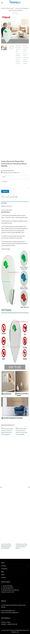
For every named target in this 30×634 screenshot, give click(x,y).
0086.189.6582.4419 (8, 170)
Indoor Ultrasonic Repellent (15, 10)
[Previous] (3, 29)
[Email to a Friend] (11, 197)
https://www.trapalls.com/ (8, 610)
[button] (2, 3)
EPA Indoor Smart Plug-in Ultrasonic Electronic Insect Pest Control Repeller (21, 546)
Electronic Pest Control (7, 8)
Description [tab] (4, 203)
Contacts (3, 577)
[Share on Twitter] (8, 197)
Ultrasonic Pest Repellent (22, 8)
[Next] (26, 29)
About (3, 574)
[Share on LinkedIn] (16, 197)
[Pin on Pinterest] (13, 197)
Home (2, 562)
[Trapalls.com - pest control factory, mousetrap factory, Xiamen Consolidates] (15, 2)
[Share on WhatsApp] (2, 197)
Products (3, 565)
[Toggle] (28, 566)
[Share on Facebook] (5, 197)
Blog (2, 571)
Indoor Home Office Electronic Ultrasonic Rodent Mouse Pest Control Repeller (6, 546)
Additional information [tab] (6, 206)
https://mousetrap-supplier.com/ (9, 612)
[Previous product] (16, 13)
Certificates (4, 568)
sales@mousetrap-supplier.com (10, 172)
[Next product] (13, 13)
